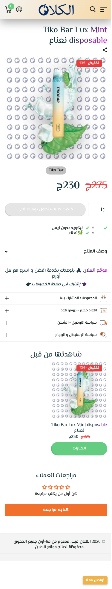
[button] (105, 204)
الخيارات (75, 444)
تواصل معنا (90, 580)
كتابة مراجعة (54, 505)
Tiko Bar (56, 170)
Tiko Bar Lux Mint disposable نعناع (74, 423)
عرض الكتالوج (103, 9)
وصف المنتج (95, 251)
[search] (93, 9)
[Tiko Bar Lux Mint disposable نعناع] (75, 385)
